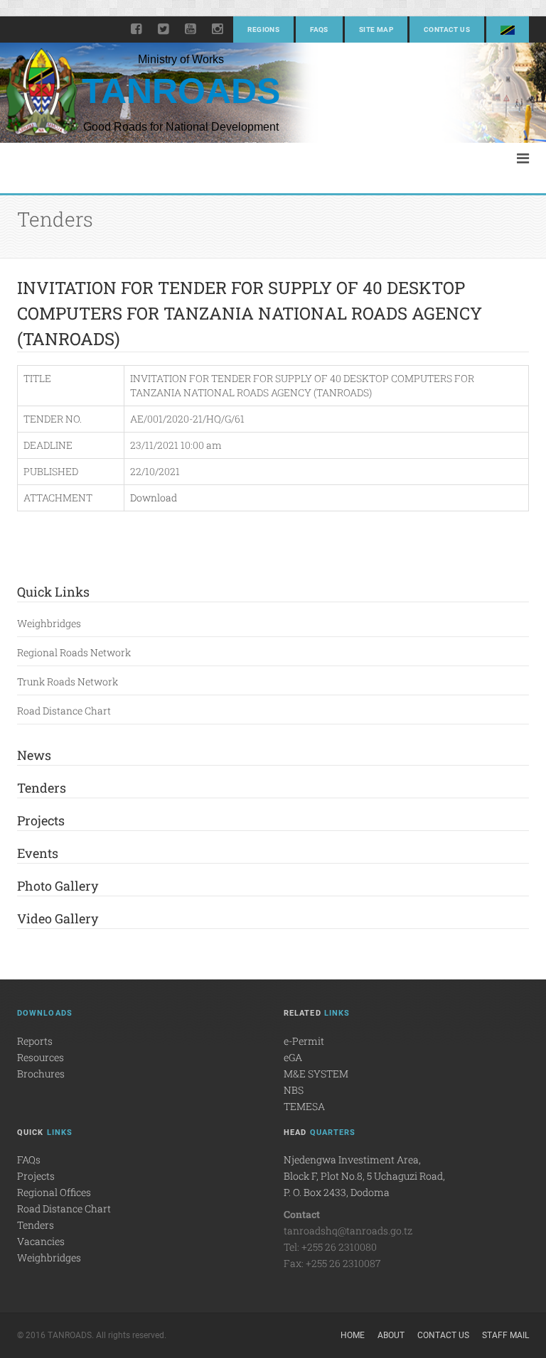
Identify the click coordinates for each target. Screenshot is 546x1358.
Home (353, 1335)
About (391, 1335)
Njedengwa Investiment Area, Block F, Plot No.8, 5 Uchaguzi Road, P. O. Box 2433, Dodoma (364, 1176)
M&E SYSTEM (316, 1073)
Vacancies (41, 1241)
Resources (40, 1057)
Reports (35, 1041)
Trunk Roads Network (67, 681)
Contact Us (447, 29)
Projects (41, 820)
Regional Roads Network (74, 652)
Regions (263, 29)
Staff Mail (505, 1335)
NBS (294, 1090)
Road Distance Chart (64, 710)
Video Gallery (57, 918)
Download (153, 497)
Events (37, 853)
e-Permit (304, 1041)
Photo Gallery (57, 885)
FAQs (319, 29)
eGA (293, 1057)
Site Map (376, 29)
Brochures (41, 1073)
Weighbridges (49, 623)
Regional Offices (54, 1192)
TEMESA (304, 1106)
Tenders (41, 787)
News (34, 755)
